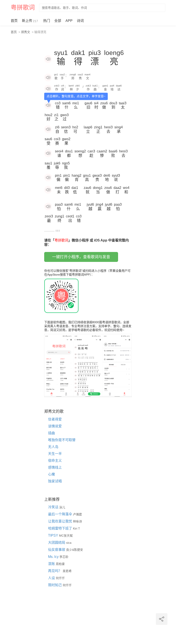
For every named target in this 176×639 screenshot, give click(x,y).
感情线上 (55, 467)
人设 (52, 578)
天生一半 (55, 453)
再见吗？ (55, 571)
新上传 (30, 21)
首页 (14, 21)
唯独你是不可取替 (62, 440)
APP (69, 21)
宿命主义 (55, 460)
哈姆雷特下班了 (60, 528)
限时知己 (55, 585)
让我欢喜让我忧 (60, 521)
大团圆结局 (57, 542)
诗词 (80, 21)
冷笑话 (53, 507)
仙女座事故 (57, 549)
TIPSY (53, 535)
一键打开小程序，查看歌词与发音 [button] (81, 257)
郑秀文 (25, 32)
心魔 (51, 474)
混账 (52, 564)
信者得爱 (55, 419)
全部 (57, 21)
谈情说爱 (55, 426)
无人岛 (53, 447)
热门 (46, 21)
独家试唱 (55, 481)
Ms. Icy (53, 557)
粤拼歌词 (23, 7)
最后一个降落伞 (60, 514)
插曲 (51, 433)
